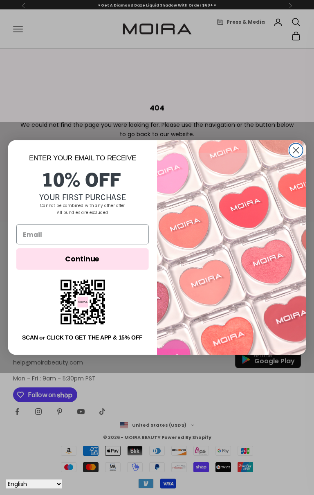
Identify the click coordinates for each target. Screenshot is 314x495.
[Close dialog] (296, 150)
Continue (82, 259)
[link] (82, 302)
